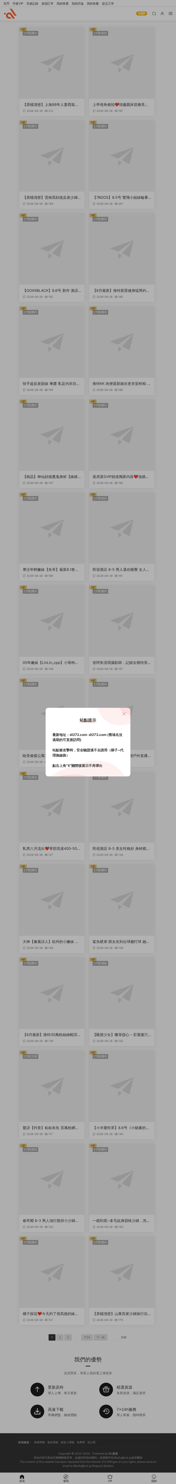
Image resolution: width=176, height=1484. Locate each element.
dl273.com (98, 735)
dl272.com (78, 735)
